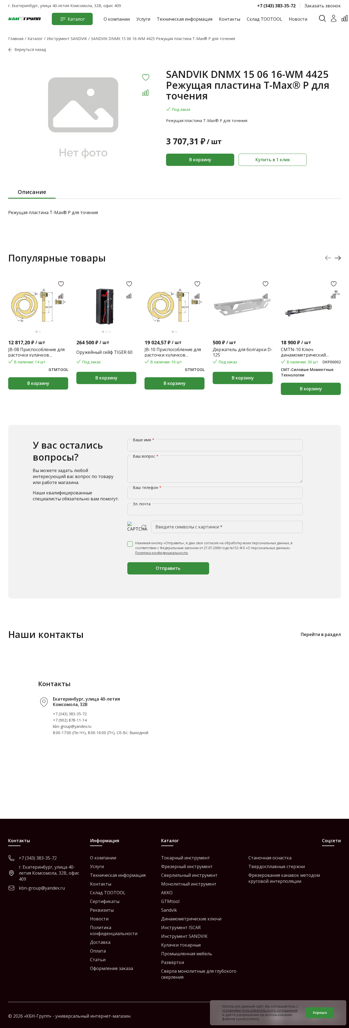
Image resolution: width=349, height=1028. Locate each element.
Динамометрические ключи (191, 919)
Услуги (143, 19)
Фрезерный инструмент (187, 866)
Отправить (168, 568)
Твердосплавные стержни (276, 866)
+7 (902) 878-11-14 (70, 720)
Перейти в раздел (321, 634)
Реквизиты (102, 910)
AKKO (167, 893)
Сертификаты (104, 901)
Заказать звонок (323, 6)
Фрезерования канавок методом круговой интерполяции (284, 878)
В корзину (200, 160)
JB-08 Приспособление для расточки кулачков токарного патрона (36, 352)
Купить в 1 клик (272, 160)
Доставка (100, 942)
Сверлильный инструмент (189, 875)
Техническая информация (184, 19)
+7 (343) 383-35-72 (276, 6)
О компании (117, 19)
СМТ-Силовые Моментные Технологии (307, 372)
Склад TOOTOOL (264, 19)
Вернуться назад (30, 49)
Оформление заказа (111, 968)
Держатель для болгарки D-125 (242, 352)
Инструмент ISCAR (181, 927)
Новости (298, 19)
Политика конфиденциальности (113, 930)
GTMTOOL (58, 369)
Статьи (98, 960)
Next (338, 258)
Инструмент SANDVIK (184, 936)
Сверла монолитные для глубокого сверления (198, 974)
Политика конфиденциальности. (161, 553)
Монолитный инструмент (188, 884)
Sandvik (169, 910)
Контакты (229, 19)
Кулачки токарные (181, 945)
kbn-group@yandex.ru (72, 726)
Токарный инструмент (185, 858)
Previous (328, 258)
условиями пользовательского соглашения (259, 1010)
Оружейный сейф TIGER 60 (104, 352)
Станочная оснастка (269, 858)
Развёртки (172, 962)
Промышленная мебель (186, 954)
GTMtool (170, 901)
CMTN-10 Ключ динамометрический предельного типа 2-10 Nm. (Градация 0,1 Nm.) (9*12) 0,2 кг (310, 352)
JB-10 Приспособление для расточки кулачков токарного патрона (173, 352)
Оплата (98, 951)
